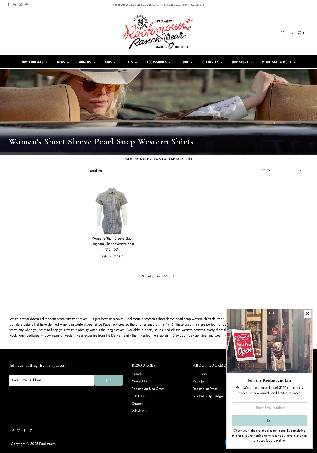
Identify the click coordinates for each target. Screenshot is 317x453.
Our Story (200, 373)
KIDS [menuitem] (109, 61)
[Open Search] (282, 33)
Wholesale (139, 410)
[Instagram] (14, 5)
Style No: (107, 257)
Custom (137, 403)
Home (128, 159)
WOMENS (85, 61)
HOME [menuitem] (185, 61)
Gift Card (138, 395)
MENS (61, 61)
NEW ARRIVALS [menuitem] (33, 61)
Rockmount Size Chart (148, 388)
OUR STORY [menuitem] (241, 61)
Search (137, 373)
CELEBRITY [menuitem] (210, 61)
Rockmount (47, 443)
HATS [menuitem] (130, 61)
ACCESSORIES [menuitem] (157, 61)
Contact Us (140, 381)
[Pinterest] (26, 5)
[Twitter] (20, 5)
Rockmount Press (205, 388)
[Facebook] (8, 5)
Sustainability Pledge (208, 395)
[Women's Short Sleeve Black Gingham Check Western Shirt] (112, 209)
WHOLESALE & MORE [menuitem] (277, 61)
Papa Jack (200, 381)
